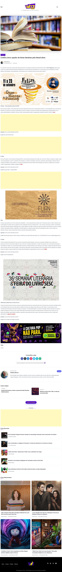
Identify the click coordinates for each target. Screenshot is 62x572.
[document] (31, 286)
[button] (59, 1)
